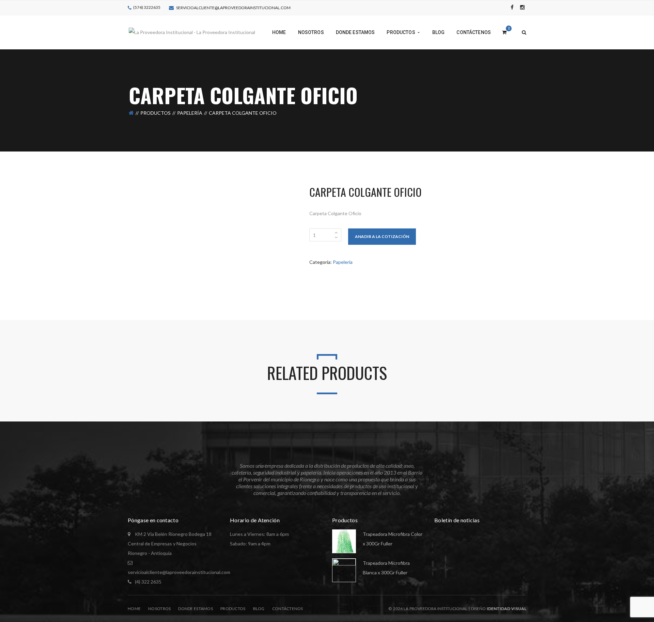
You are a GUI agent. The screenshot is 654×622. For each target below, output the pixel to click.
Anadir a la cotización (382, 236)
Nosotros (159, 608)
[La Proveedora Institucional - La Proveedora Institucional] (192, 32)
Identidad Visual (506, 608)
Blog (259, 608)
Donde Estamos (195, 608)
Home (134, 608)
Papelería (189, 113)
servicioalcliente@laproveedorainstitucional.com (233, 7)
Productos (155, 113)
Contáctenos (287, 608)
